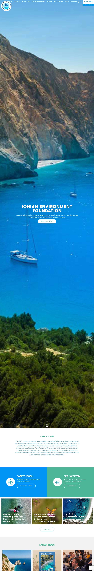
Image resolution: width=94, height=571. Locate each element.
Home (10, 2)
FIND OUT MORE (47, 221)
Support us (72, 486)
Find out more (26, 486)
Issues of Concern (38, 2)
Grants (49, 2)
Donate (88, 2)
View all (47, 529)
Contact (73, 2)
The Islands (26, 2)
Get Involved (58, 2)
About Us (17, 2)
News (67, 2)
